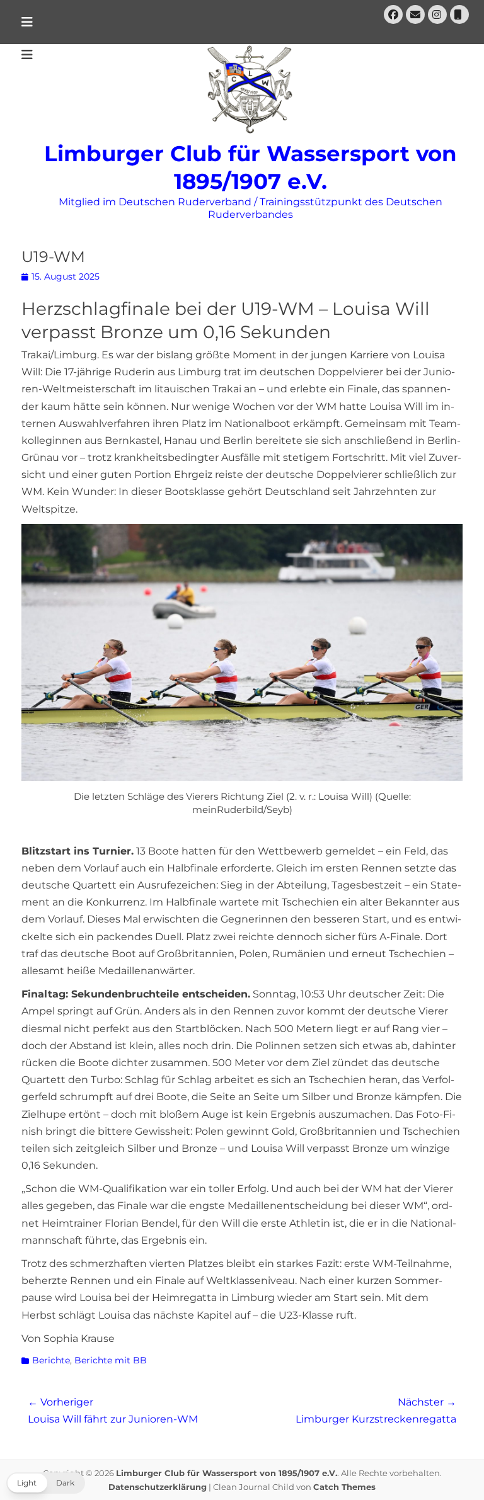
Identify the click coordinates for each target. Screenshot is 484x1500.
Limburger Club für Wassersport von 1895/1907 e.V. (226, 1473)
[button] (45, 1483)
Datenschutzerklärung (157, 1487)
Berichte (51, 1360)
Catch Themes (344, 1487)
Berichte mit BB (110, 1360)
